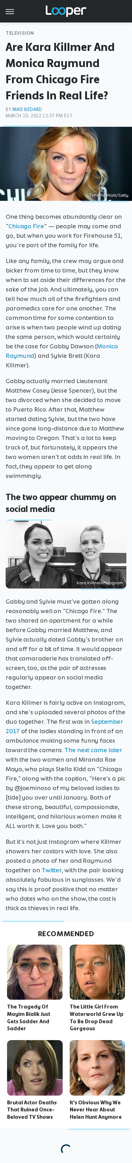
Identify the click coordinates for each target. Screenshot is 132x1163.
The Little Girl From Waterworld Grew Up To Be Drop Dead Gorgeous (97, 1017)
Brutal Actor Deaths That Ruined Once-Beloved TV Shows (32, 1110)
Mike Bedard (27, 109)
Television (20, 33)
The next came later (93, 750)
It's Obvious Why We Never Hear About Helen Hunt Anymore (96, 1110)
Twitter (52, 870)
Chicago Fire (26, 226)
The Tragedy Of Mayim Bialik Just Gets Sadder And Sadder (28, 1017)
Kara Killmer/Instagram (100, 583)
